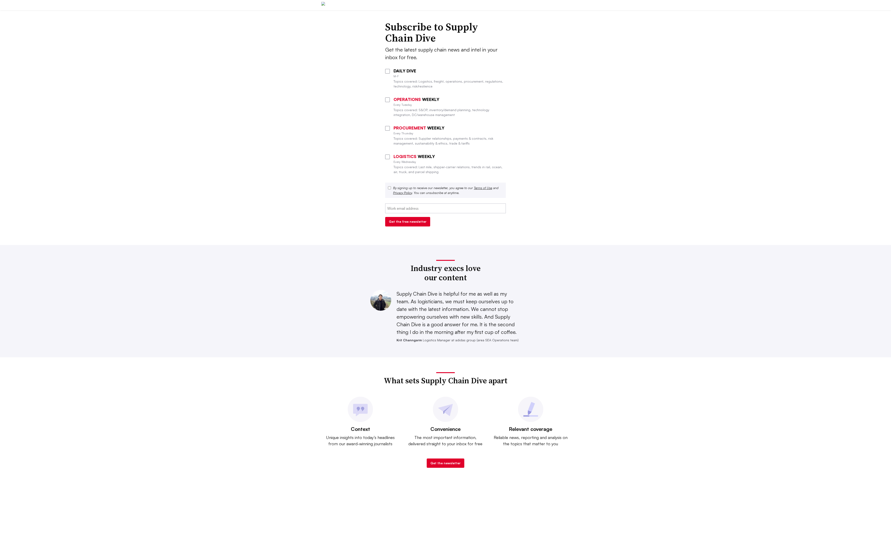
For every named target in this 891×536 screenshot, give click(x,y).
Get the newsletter (445, 463)
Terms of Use (483, 188)
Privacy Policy (402, 193)
